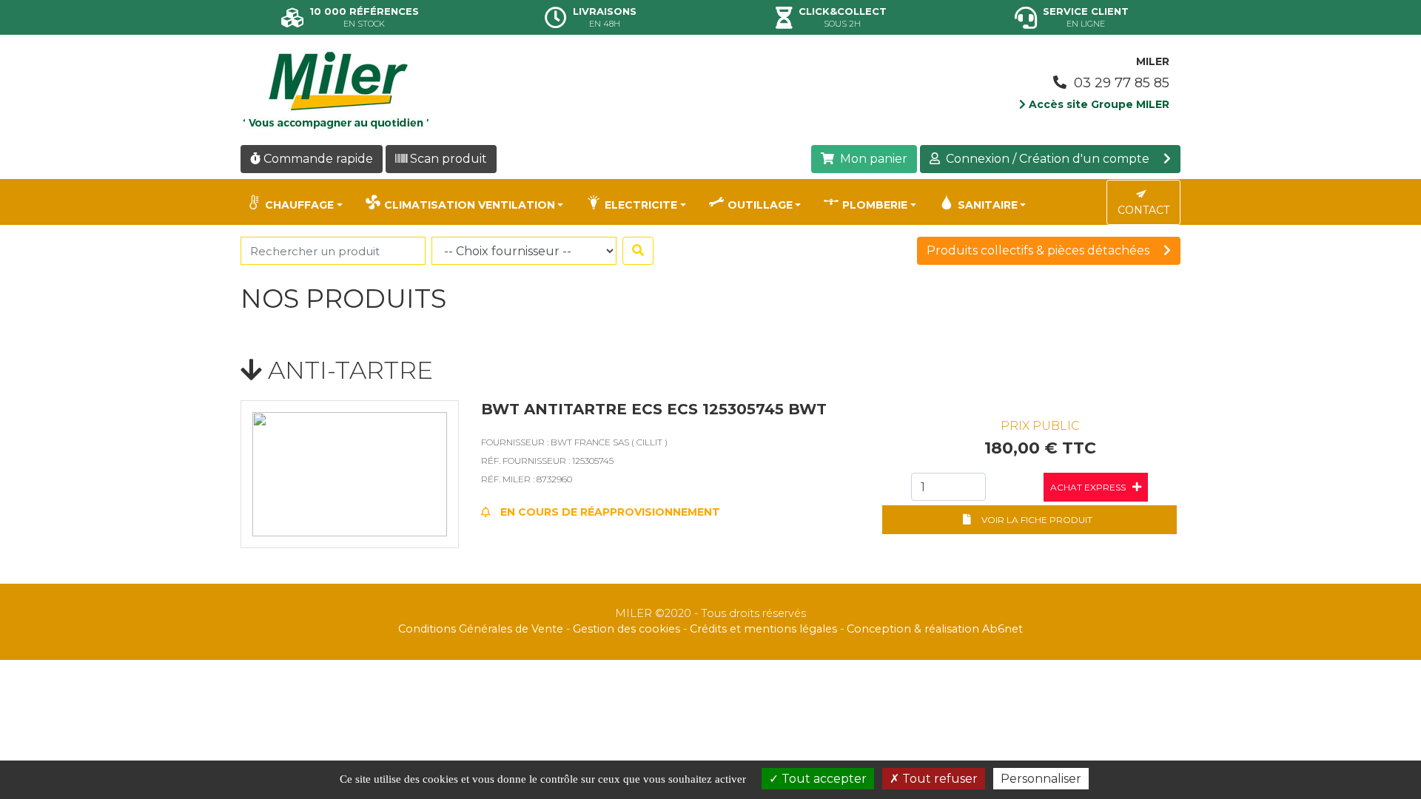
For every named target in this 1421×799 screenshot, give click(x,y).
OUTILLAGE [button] (760, 205)
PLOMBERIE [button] (874, 205)
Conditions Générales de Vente (480, 629)
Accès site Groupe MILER (1097, 104)
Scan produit (447, 159)
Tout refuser (938, 779)
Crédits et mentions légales (763, 629)
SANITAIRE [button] (988, 205)
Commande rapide (317, 159)
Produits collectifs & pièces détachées (1039, 250)
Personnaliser (1041, 779)
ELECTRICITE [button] (641, 205)
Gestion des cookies (626, 629)
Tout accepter (823, 779)
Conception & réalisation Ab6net (935, 629)
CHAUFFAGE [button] (299, 205)
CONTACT (1143, 210)
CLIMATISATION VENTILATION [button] (469, 205)
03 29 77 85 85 (1119, 83)
